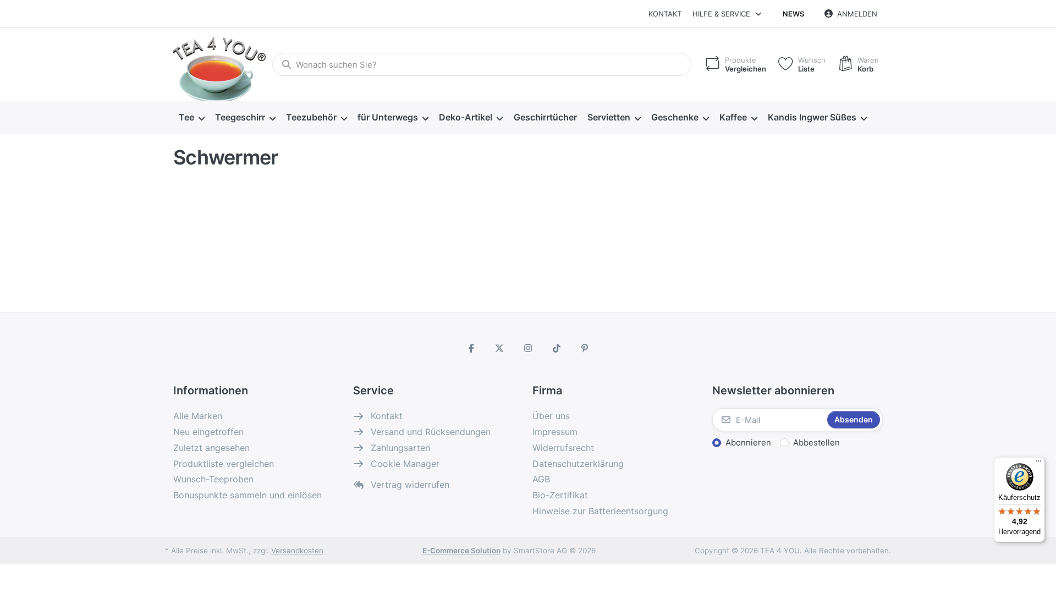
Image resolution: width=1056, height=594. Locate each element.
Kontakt (664, 13)
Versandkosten (297, 550)
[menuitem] (191, 117)
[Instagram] (528, 348)
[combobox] (481, 64)
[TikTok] (556, 348)
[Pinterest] (585, 348)
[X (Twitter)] (500, 348)
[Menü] (1038, 463)
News (793, 13)
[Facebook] (471, 348)
